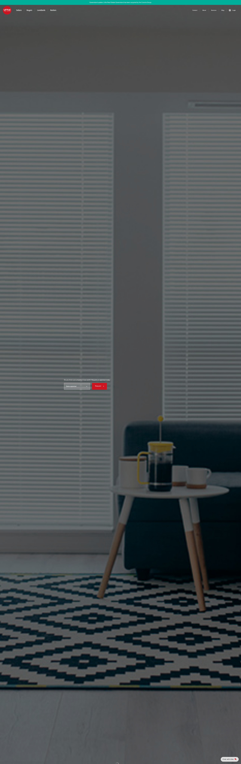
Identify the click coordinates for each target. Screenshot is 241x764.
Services (213, 10)
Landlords (41, 10)
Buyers (29, 10)
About (204, 10)
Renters (53, 10)
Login (234, 10)
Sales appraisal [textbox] (71, 386)
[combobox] (77, 386)
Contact (194, 10)
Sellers (19, 10)
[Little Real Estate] (7, 10)
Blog (222, 10)
